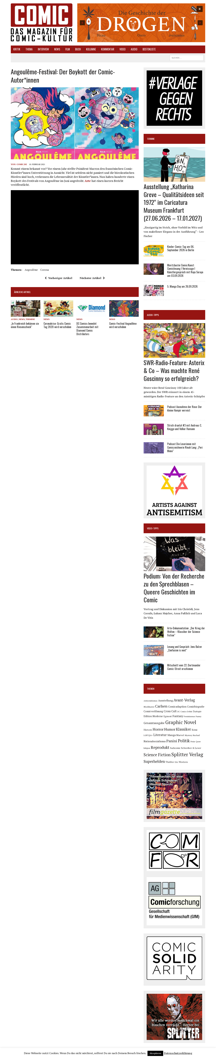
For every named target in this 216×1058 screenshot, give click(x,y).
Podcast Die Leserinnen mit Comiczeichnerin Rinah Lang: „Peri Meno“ (185, 447)
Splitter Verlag (187, 754)
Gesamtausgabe (154, 723)
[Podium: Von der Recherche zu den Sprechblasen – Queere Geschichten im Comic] (174, 569)
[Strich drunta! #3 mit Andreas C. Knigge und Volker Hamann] (154, 433)
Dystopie (197, 711)
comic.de (22, 164)
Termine (30, 319)
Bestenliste (149, 49)
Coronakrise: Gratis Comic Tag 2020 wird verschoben (57, 325)
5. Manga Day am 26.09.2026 (182, 286)
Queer (198, 741)
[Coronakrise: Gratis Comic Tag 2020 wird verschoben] (58, 314)
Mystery (188, 735)
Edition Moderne (153, 716)
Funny (198, 716)
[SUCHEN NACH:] (187, 57)
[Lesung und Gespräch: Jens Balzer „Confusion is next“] (154, 654)
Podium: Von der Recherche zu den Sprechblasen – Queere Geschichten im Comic (174, 587)
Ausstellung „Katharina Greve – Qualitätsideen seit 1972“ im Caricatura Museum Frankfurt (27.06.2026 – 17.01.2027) (174, 202)
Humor (169, 729)
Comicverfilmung (153, 711)
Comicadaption (177, 706)
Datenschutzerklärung (178, 1053)
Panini (171, 740)
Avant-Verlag (184, 700)
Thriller (170, 761)
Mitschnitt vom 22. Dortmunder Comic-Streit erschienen (183, 667)
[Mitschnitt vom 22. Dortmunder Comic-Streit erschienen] (154, 672)
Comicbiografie (195, 706)
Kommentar (107, 49)
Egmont (168, 716)
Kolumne (91, 49)
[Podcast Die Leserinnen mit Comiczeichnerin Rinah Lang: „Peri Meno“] (154, 451)
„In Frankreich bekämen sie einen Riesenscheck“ (25, 325)
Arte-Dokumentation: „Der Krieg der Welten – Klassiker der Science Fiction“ (186, 631)
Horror (158, 729)
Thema (29, 49)
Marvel (180, 735)
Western (183, 761)
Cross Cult (170, 711)
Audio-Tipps (153, 315)
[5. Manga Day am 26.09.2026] (154, 294)
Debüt (189, 711)
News (57, 49)
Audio (134, 49)
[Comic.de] (41, 22)
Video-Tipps (152, 528)
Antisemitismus (150, 700)
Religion (147, 748)
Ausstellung (165, 700)
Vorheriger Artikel (60, 278)
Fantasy (177, 716)
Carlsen (161, 706)
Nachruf (196, 735)
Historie (148, 729)
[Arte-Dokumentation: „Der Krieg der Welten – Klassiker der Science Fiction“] (154, 635)
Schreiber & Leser (191, 748)
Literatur (160, 735)
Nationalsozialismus (155, 741)
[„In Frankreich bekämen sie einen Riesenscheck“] (25, 314)
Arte (88, 181)
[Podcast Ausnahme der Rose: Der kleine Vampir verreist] (154, 414)
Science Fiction (157, 754)
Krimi (194, 729)
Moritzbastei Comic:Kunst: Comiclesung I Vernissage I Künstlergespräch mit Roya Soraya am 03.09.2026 (185, 270)
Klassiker (183, 729)
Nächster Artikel (90, 278)
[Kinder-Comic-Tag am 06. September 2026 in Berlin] (154, 254)
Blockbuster (149, 706)
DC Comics (181, 711)
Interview (43, 49)
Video (122, 49)
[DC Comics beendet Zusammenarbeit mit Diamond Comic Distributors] (91, 314)
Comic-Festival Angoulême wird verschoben (123, 325)
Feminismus (189, 716)
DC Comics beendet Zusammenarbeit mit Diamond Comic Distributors (87, 328)
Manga (171, 735)
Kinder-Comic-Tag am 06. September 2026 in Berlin (180, 248)
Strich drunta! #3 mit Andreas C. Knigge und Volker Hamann (184, 427)
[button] (141, 22)
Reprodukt (160, 747)
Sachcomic (175, 748)
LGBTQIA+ (148, 735)
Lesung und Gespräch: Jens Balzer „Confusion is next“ (184, 648)
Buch (78, 49)
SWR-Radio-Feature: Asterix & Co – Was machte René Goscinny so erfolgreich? (174, 370)
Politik (184, 740)
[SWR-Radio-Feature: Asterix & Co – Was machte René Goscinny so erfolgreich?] (174, 355)
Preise (193, 741)
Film (67, 49)
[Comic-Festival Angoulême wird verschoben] (124, 314)
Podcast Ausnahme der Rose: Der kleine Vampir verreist (184, 408)
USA (176, 762)
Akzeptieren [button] (155, 1053)
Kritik (16, 49)
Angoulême (31, 269)
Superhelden (154, 761)
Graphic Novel (180, 722)
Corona (44, 269)
